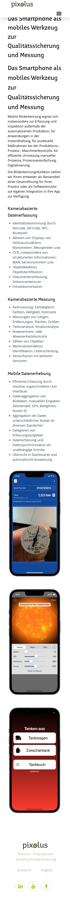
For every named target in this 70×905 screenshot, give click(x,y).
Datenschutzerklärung (36, 859)
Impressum (43, 853)
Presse (24, 853)
